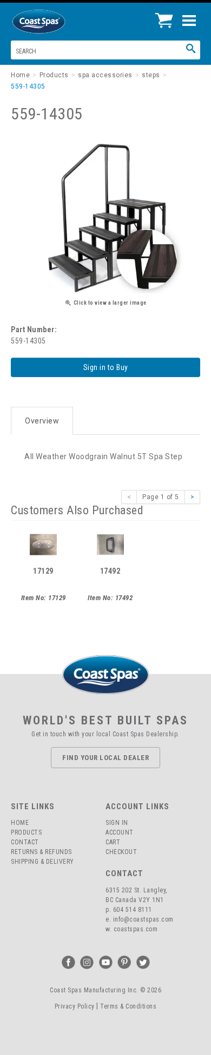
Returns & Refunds (41, 852)
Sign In (117, 822)
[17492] (110, 544)
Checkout (121, 852)
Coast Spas (57, 21)
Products (26, 832)
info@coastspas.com (143, 919)
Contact (25, 842)
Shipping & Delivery (42, 861)
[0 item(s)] (166, 16)
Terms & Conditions (128, 1006)
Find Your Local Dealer (105, 758)
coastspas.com (136, 929)
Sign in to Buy (105, 367)
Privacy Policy (75, 1006)
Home (20, 822)
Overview (42, 420)
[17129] (43, 544)
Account (120, 832)
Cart (113, 842)
